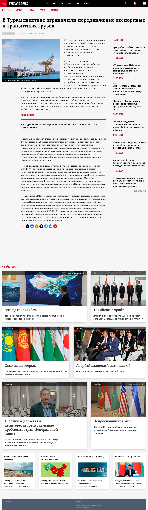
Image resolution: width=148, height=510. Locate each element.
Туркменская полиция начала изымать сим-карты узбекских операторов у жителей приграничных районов (128, 182)
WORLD (86, 3)
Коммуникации (22, 34)
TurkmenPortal (72, 55)
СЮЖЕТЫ (55, 10)
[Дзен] (41, 226)
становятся (26, 220)
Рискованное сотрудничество (49, 458)
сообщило (75, 181)
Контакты (8, 501)
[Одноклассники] (37, 226)
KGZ (54, 3)
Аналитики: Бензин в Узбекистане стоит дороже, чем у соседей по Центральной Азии (129, 163)
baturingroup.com (92, 505)
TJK (62, 3)
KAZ (47, 3)
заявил (67, 79)
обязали (25, 199)
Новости (6, 10)
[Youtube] (55, 226)
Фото (42, 10)
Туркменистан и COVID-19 (37, 34)
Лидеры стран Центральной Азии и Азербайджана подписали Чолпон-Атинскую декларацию (128, 90)
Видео (31, 10)
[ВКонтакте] (32, 226)
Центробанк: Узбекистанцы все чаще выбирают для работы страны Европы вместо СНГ (129, 50)
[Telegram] (46, 226)
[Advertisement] (74, 248)
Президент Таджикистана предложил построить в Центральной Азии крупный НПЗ (127, 105)
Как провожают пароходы (91, 456)
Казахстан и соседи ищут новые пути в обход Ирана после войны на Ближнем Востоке (129, 145)
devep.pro (86, 507)
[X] (27, 226)
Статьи (19, 10)
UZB (77, 3)
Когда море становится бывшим (16, 458)
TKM (69, 3)
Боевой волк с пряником (128, 456)
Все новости (140, 191)
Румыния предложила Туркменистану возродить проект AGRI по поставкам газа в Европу (128, 125)
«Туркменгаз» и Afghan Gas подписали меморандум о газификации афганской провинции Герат (126, 69)
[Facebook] (50, 226)
